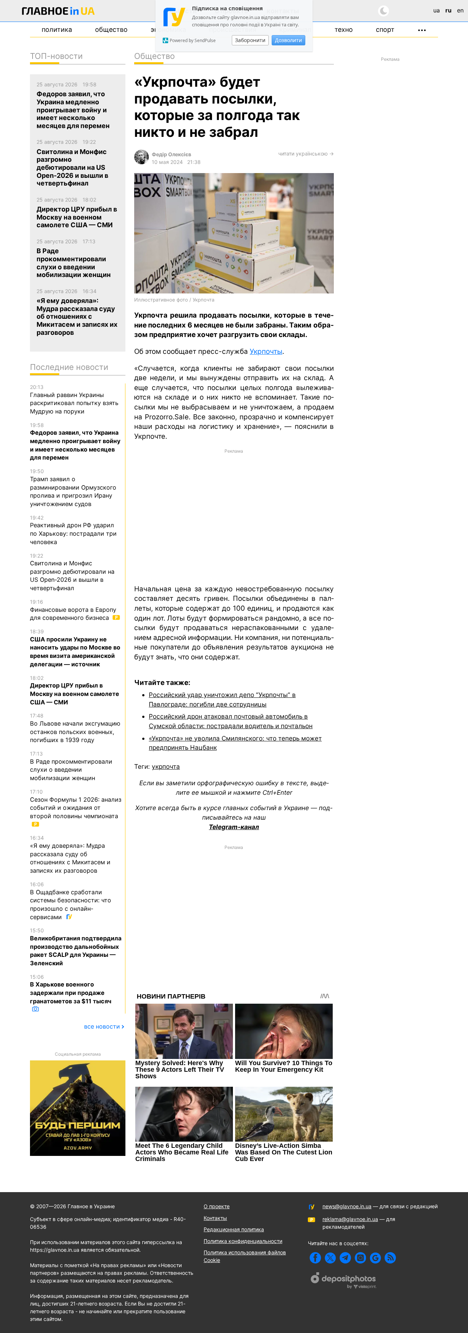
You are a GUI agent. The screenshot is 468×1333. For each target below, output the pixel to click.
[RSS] (390, 1257)
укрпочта (166, 766)
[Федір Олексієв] (141, 162)
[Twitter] (330, 1257)
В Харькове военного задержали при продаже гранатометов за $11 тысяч (71, 989)
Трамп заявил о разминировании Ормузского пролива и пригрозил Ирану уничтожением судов (73, 488)
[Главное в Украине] (58, 12)
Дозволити (288, 40)
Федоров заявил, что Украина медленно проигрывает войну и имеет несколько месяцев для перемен (75, 441)
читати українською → (306, 153)
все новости (102, 1026)
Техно (344, 29)
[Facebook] (315, 1257)
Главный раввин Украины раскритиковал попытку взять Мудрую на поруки (74, 399)
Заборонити (250, 40)
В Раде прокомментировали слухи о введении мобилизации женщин (71, 766)
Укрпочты (266, 351)
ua (436, 10)
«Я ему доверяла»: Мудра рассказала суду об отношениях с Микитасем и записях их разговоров (70, 854)
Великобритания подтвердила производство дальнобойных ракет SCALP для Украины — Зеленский (75, 947)
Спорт (385, 29)
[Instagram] (360, 1257)
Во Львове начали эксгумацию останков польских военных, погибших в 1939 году (75, 728)
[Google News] (375, 1257)
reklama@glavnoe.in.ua (350, 1219)
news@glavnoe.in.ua (346, 1206)
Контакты (215, 1218)
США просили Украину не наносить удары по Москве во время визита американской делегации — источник (75, 648)
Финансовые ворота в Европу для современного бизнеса (73, 610)
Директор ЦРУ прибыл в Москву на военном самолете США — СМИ (74, 690)
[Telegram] (345, 1257)
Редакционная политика (234, 1229)
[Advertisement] (234, 515)
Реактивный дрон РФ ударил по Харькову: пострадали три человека (73, 530)
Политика (57, 29)
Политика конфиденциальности (243, 1241)
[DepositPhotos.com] (344, 1281)
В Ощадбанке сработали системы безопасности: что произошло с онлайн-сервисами (70, 901)
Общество (111, 29)
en (460, 10)
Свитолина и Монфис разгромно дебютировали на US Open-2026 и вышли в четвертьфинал (72, 572)
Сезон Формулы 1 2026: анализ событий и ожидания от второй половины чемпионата (75, 804)
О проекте (217, 1206)
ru (448, 10)
